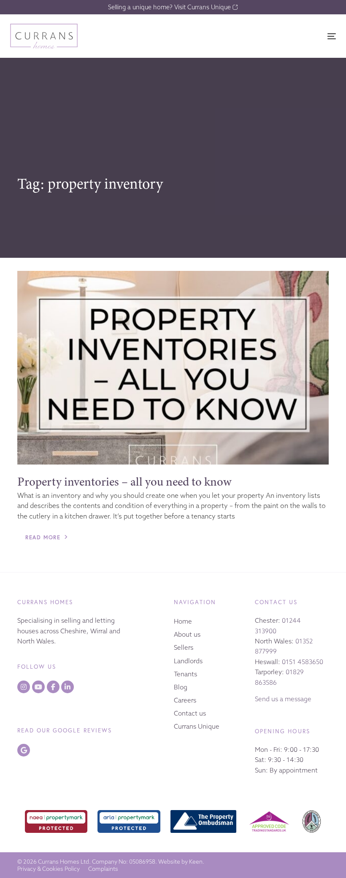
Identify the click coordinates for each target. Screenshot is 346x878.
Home (183, 621)
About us (187, 634)
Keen (196, 861)
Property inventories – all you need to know (124, 482)
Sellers (183, 647)
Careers (185, 700)
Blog (180, 687)
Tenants (185, 674)
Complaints (103, 869)
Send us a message (283, 699)
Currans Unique (196, 726)
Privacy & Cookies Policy (48, 869)
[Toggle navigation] (281, 36)
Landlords (188, 661)
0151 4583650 (302, 662)
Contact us (190, 713)
